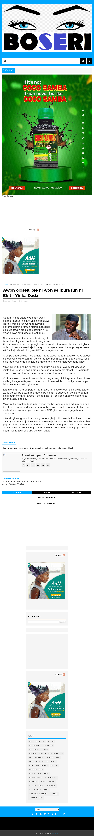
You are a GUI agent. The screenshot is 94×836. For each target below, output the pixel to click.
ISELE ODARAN (36, 770)
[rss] (52, 814)
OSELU (54, 794)
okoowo (51, 786)
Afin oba (40, 741)
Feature (51, 762)
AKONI (51, 741)
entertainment (36, 758)
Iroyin (54, 766)
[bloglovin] (44, 814)
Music (43, 782)
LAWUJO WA (51, 778)
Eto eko (40, 762)
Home (5, 285)
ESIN (31, 762)
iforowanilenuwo (38, 766)
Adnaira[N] (32, 230)
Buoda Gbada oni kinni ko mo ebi (46, 754)
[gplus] (36, 814)
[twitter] (32, 814)
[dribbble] (48, 814)
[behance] (56, 814)
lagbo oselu (35, 778)
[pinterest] (41, 814)
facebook (76, 492)
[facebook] (29, 814)
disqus (46, 492)
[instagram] (60, 814)
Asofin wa (34, 750)
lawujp (33, 782)
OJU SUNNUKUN (36, 786)
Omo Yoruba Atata (39, 790)
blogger (17, 492)
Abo (31, 741)
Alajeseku (34, 745)
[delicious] (64, 814)
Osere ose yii (35, 798)
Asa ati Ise (48, 745)
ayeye (45, 750)
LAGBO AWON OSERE (39, 774)
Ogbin (52, 782)
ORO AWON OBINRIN (38, 794)
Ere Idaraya (53, 758)
